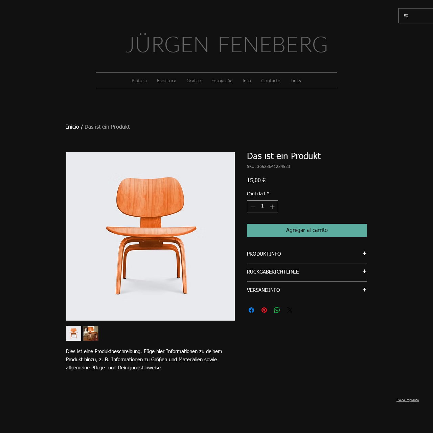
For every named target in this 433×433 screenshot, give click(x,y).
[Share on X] (290, 310)
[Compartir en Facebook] (251, 310)
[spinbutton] (262, 207)
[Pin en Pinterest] (264, 310)
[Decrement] (252, 207)
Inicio (72, 127)
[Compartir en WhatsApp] (277, 310)
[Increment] (273, 207)
